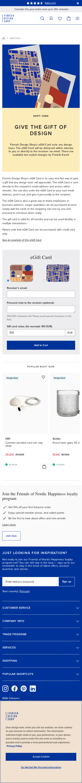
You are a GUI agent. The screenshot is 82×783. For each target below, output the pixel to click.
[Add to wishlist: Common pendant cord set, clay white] (43, 377)
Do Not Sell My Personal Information (41, 767)
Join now (11, 535)
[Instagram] (5, 688)
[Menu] (77, 18)
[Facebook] (14, 688)
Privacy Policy (14, 746)
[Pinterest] (24, 688)
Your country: (10, 591)
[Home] (3, 38)
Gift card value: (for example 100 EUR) (29, 326)
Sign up (66, 581)
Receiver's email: (17, 288)
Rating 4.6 (50, 3)
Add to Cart (41, 345)
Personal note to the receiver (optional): (30, 302)
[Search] (42, 18)
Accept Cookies (41, 756)
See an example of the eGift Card (21, 240)
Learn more (9, 524)
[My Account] (51, 18)
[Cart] (68, 18)
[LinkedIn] (33, 688)
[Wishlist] (60, 18)
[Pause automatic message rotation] (78, 3)
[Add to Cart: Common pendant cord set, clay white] (44, 466)
